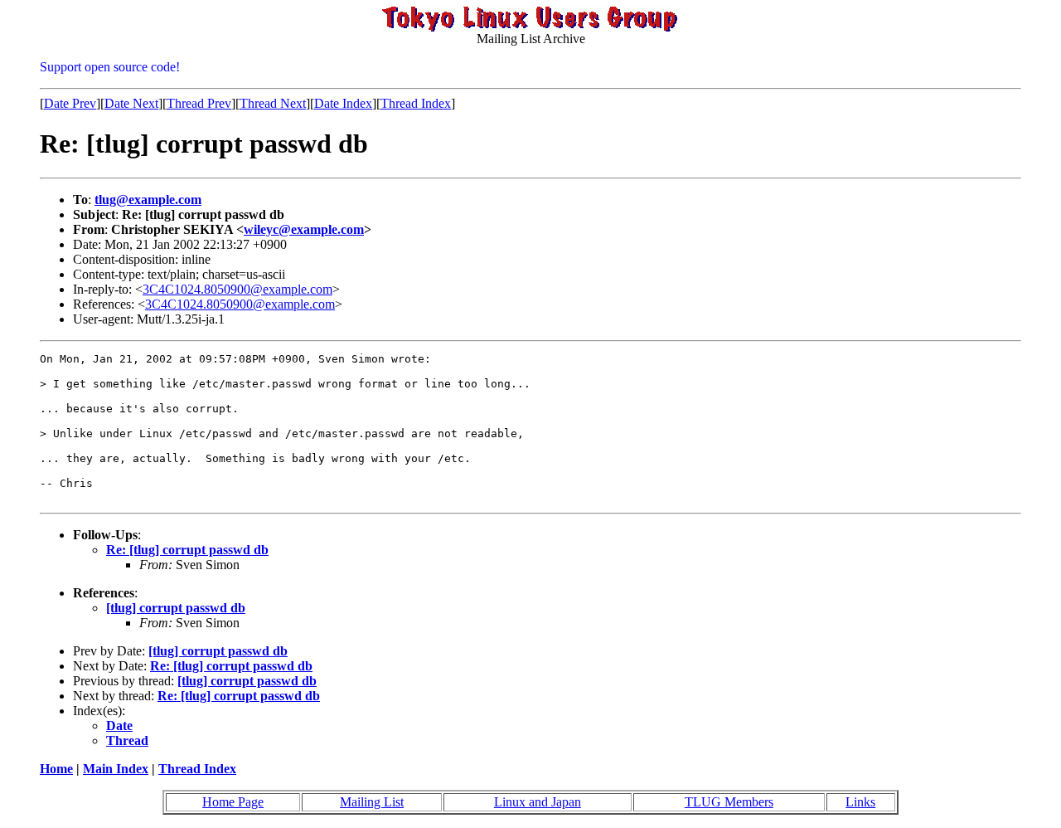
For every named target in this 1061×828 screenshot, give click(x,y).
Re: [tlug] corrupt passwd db (187, 550)
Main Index (115, 769)
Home (56, 769)
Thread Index (415, 103)
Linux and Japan (537, 802)
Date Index (343, 103)
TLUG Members (729, 802)
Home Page (233, 802)
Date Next (131, 103)
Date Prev (70, 103)
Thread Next (273, 103)
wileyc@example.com (304, 229)
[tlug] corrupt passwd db (175, 608)
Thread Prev (199, 103)
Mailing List (372, 802)
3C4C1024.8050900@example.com (237, 289)
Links (860, 802)
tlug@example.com (147, 199)
